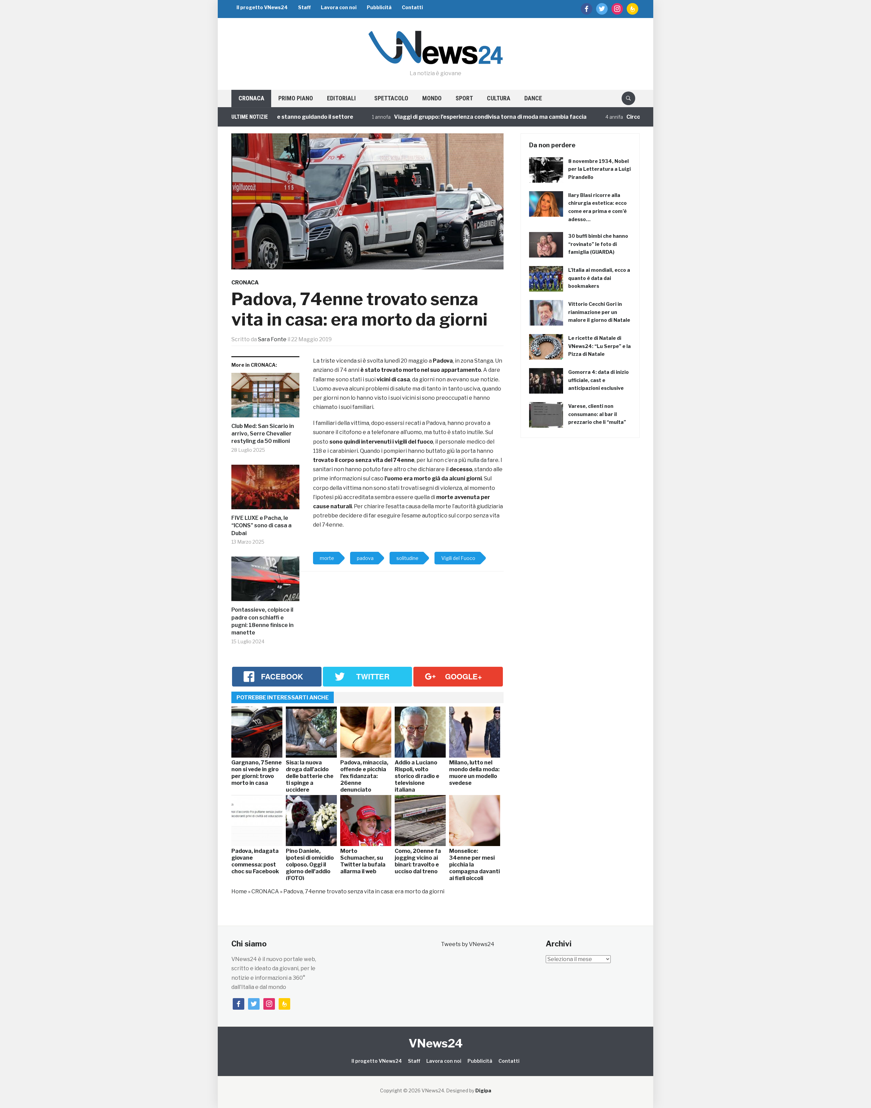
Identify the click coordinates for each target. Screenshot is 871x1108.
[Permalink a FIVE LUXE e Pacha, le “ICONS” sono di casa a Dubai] (265, 489)
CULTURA (498, 98)
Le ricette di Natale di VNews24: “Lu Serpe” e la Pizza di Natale (599, 346)
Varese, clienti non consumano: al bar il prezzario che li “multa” (597, 414)
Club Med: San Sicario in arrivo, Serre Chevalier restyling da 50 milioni (262, 434)
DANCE (533, 98)
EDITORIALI (341, 98)
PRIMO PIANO (295, 98)
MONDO (432, 98)
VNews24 (436, 1043)
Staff (304, 7)
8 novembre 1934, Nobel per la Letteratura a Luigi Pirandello (599, 169)
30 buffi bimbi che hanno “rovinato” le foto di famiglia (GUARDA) (598, 244)
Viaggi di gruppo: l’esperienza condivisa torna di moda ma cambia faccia (459, 117)
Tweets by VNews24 (467, 944)
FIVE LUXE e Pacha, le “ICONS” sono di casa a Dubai (261, 525)
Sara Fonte (272, 339)
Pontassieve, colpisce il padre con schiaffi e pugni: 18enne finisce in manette (262, 621)
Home (239, 891)
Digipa (483, 1090)
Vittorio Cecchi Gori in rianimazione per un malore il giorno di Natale (599, 312)
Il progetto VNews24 (262, 7)
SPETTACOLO (391, 98)
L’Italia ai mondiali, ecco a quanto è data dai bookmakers (599, 278)
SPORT (464, 98)
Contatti (412, 7)
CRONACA (251, 98)
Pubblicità (379, 7)
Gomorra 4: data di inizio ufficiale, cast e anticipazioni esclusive (598, 380)
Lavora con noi (339, 7)
